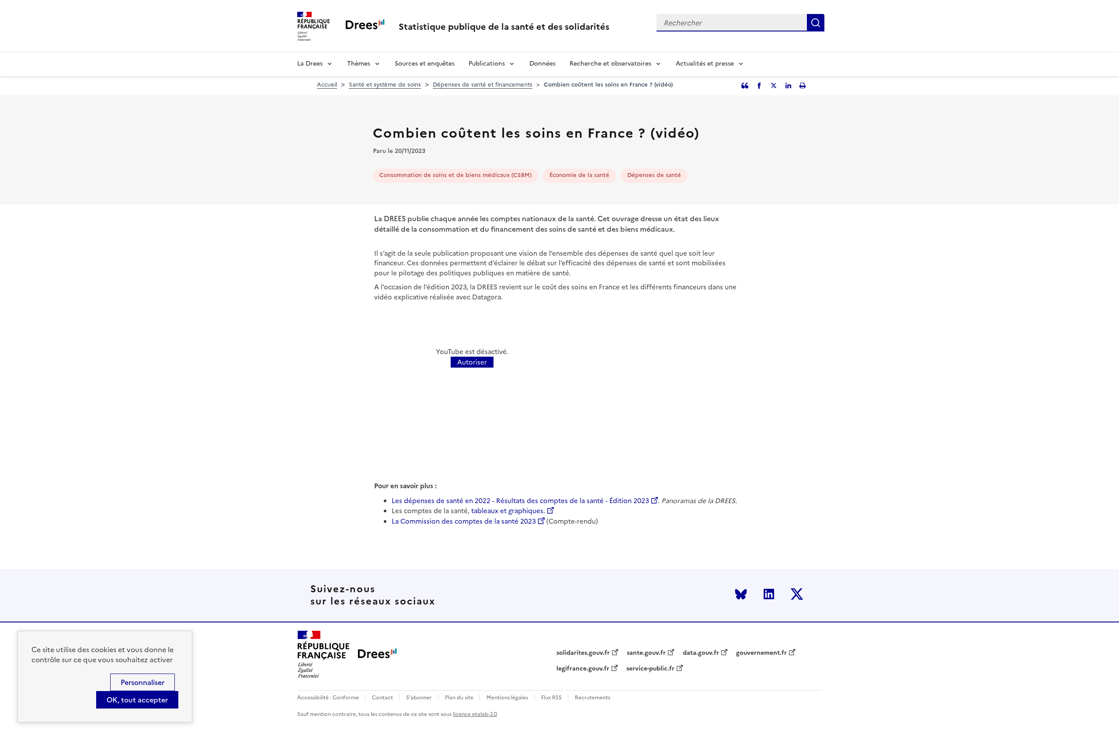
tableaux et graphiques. (508, 511)
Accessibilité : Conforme (328, 698)
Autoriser (472, 362)
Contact (382, 698)
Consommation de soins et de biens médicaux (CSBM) (455, 175)
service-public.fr (650, 668)
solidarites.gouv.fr (583, 653)
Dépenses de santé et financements (482, 84)
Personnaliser (142, 682)
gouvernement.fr (761, 653)
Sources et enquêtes (425, 63)
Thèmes (358, 63)
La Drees (310, 63)
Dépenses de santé (654, 175)
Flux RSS (551, 698)
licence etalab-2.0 (475, 714)
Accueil (327, 84)
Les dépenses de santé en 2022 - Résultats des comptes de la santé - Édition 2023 (520, 501)
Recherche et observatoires (610, 63)
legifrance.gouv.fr (582, 668)
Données (542, 63)
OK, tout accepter (137, 700)
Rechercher (815, 22)
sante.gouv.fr (646, 653)
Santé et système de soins (385, 84)
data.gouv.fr (701, 653)
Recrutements (592, 698)
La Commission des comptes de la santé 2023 (464, 521)
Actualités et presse (705, 63)
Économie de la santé (579, 175)
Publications (487, 63)
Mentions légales (507, 698)
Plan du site (459, 698)
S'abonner (419, 698)
